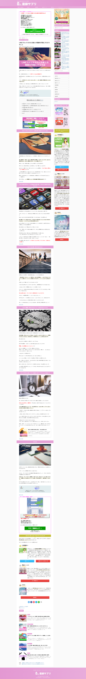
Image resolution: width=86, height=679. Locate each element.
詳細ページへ (62, 166)
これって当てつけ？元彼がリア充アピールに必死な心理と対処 (65, 56)
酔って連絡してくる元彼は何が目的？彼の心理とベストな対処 (65, 37)
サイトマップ (60, 7)
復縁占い (28, 7)
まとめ (23, 113)
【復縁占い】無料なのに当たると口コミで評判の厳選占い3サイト (33, 662)
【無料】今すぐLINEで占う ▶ (62, 169)
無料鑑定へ (35, 597)
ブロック (23, 607)
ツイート (56, 101)
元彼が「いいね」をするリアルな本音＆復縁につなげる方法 (65, 41)
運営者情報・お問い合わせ (37, 670)
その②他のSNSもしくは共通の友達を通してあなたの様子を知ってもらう (35, 105)
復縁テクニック (44, 7)
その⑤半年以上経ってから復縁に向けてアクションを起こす (33, 111)
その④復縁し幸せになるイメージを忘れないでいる (31, 109)
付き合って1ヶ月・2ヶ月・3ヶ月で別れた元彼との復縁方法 (65, 48)
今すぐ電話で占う (35, 580)
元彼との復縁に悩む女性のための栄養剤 (43, 676)
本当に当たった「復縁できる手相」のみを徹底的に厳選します (65, 67)
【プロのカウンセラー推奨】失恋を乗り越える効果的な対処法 (38, 616)
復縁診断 (36, 7)
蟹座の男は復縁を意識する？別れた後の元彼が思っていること (65, 59)
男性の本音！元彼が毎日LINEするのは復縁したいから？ (65, 52)
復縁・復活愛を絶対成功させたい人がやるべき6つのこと (37, 625)
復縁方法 (52, 7)
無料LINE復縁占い (29, 524)
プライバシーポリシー (45, 670)
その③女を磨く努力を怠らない (27, 107)
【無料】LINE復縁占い (20, 7)
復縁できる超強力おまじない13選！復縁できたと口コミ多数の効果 (66, 122)
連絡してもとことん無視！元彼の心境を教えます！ (65, 63)
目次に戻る (21, 181)
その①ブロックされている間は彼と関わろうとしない (31, 103)
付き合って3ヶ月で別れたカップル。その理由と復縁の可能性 (65, 44)
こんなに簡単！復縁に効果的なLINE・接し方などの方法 (37, 645)
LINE (21, 607)
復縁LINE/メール (22, 606)
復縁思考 (26, 606)
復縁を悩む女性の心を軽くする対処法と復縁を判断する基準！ (38, 654)
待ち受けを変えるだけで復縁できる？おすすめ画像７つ (65, 33)
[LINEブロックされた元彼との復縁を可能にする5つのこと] (36, 602)
